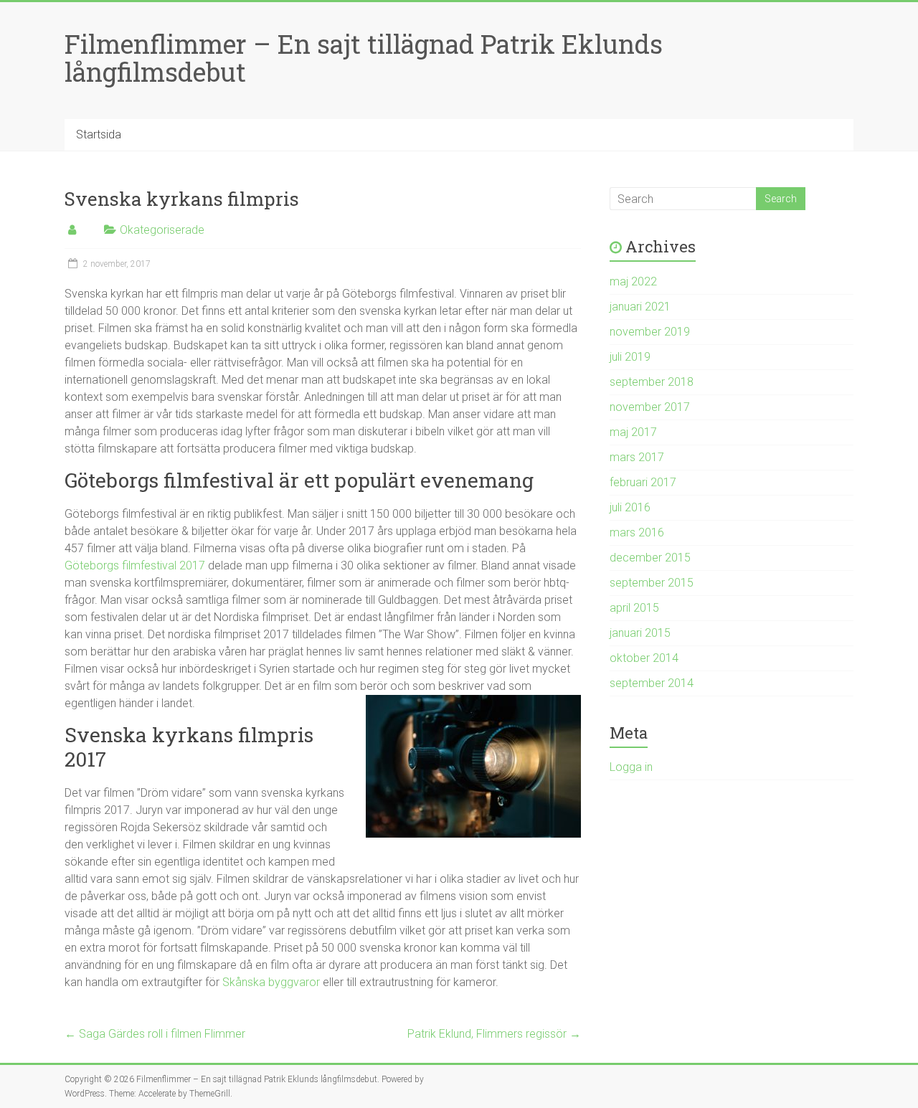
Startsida (98, 134)
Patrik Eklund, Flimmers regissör (494, 1034)
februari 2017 (643, 482)
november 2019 (650, 331)
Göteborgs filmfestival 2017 (135, 565)
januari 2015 (640, 633)
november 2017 (650, 407)
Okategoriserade (162, 230)
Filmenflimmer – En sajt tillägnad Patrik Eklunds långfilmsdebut (364, 58)
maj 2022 (633, 281)
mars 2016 (637, 532)
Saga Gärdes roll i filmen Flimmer (155, 1034)
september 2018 (652, 382)
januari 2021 (640, 306)
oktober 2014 (644, 658)
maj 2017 (633, 432)
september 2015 (652, 582)
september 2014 (652, 683)
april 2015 (634, 608)
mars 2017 (637, 457)
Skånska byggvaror (271, 982)
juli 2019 (630, 357)
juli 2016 (630, 507)
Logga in (631, 767)
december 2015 (650, 557)
